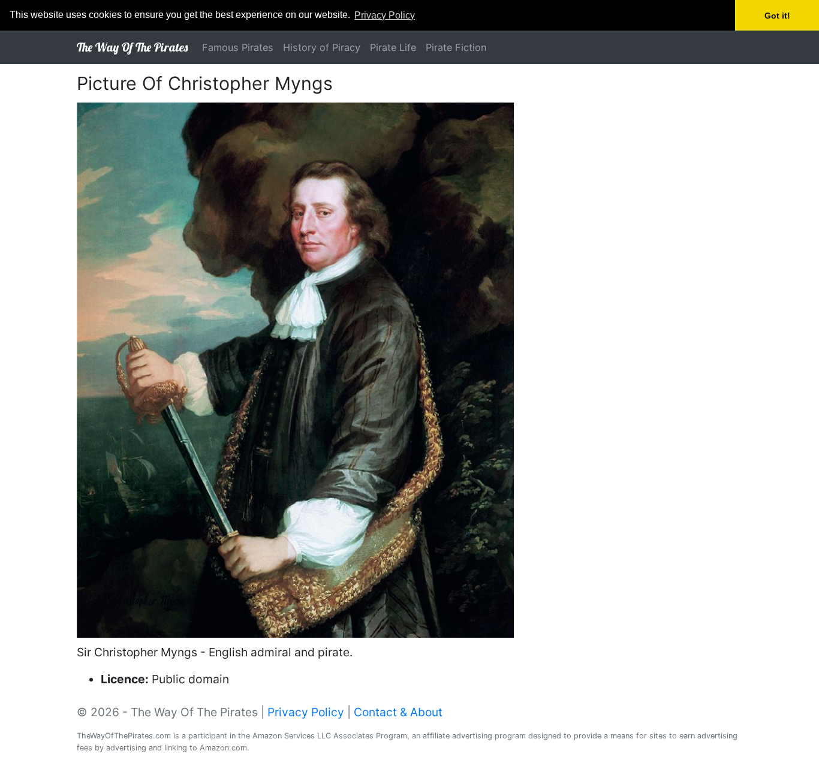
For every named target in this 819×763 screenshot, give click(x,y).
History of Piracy (321, 47)
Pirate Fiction (456, 47)
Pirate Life (393, 47)
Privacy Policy (305, 712)
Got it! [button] (777, 15)
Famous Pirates (237, 47)
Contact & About (398, 712)
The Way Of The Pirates (132, 47)
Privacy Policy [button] (384, 15)
